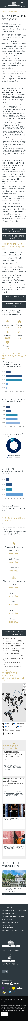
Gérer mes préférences (6, 1017)
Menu (4, 6)
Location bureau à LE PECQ (12, 667)
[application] (14, 380)
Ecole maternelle (20, 723)
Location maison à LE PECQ (12, 653)
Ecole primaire (10, 727)
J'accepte (4, 1014)
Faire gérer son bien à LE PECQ (14, 305)
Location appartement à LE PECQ (13, 656)
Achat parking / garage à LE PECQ (14, 643)
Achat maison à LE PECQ (11, 638)
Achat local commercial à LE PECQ (14, 648)
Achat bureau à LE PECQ (11, 651)
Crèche (8, 723)
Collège (21, 727)
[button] (14, 455)
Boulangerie (9, 733)
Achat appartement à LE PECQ (13, 641)
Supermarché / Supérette (13, 730)
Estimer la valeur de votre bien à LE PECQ (14, 633)
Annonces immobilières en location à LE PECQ (14, 237)
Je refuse (14, 1014)
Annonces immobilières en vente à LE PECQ (14, 230)
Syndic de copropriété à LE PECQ (14, 298)
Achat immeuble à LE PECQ (12, 646)
